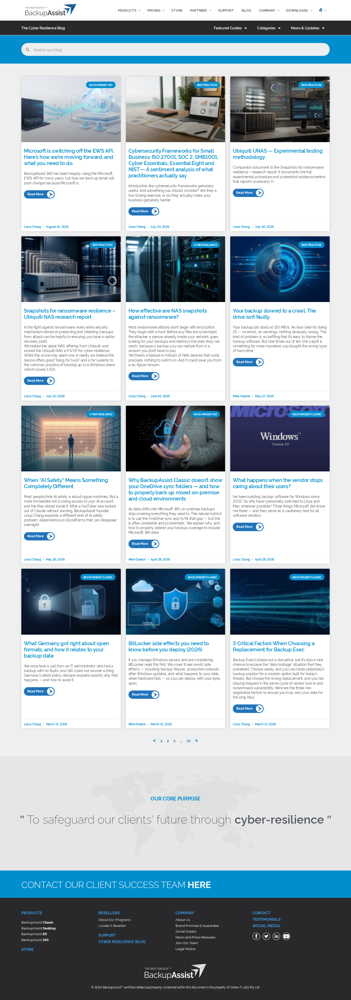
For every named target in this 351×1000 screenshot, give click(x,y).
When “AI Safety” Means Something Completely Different (66, 482)
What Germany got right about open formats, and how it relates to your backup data (66, 649)
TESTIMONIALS (267, 919)
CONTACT (261, 912)
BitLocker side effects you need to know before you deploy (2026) (168, 646)
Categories (266, 27)
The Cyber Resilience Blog (43, 27)
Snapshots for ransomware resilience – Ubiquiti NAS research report (69, 313)
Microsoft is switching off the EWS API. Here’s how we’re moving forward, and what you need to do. (69, 156)
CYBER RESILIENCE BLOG (122, 941)
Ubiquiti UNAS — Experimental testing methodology (277, 153)
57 (188, 740)
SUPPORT (107, 935)
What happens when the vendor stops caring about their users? (278, 482)
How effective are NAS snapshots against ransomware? (167, 313)
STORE (27, 949)
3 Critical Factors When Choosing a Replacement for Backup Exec (274, 646)
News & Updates (305, 27)
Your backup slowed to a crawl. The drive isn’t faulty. (274, 313)
